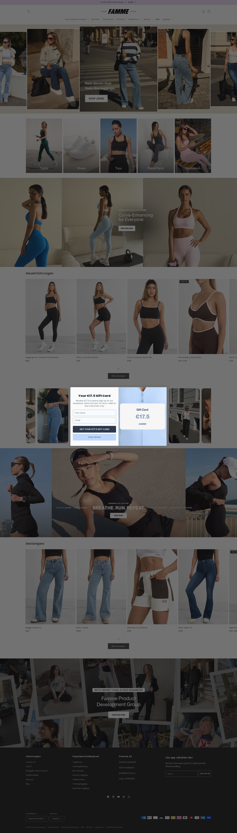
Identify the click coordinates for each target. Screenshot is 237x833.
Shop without (94, 437)
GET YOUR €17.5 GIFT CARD (94, 429)
